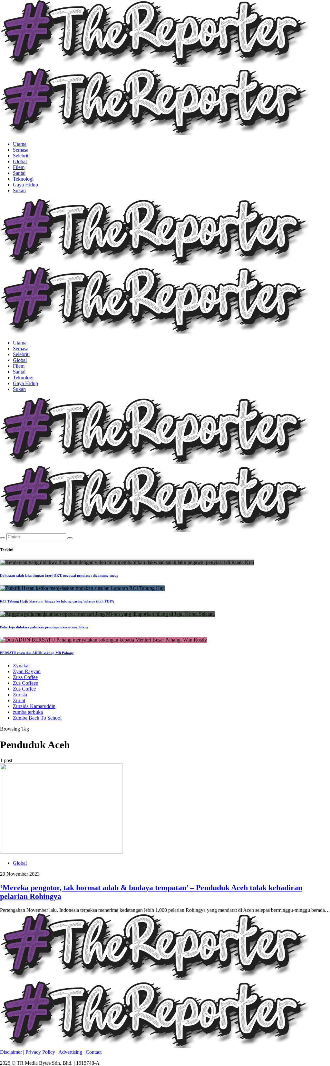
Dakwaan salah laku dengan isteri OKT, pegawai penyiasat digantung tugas (59, 575)
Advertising (70, 1052)
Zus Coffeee (25, 683)
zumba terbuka (28, 712)
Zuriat (19, 700)
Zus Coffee (24, 689)
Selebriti (21, 155)
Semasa (20, 150)
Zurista (20, 694)
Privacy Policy (40, 1052)
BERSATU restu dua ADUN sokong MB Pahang (37, 653)
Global (20, 161)
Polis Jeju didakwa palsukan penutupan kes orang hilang (44, 627)
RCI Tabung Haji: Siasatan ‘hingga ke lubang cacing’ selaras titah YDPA (57, 601)
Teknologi (23, 179)
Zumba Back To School (37, 718)
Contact (94, 1052)
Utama (19, 144)
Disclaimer (11, 1052)
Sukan (19, 190)
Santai (19, 173)
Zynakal (21, 665)
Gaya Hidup (25, 184)
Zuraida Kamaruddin (34, 706)
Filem (18, 167)
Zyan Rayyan (27, 671)
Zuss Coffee (25, 677)
